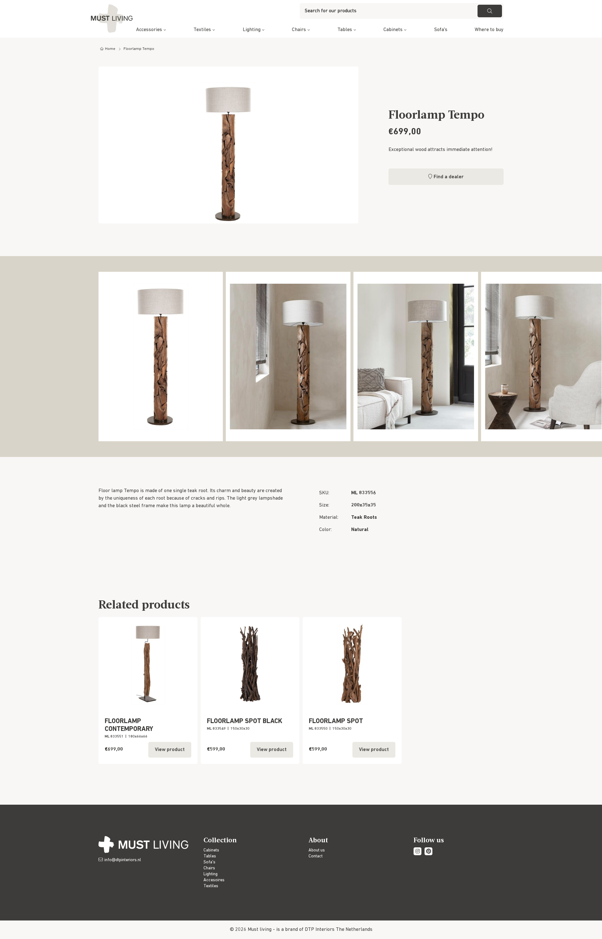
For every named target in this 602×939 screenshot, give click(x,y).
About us (317, 850)
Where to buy (489, 29)
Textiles (202, 29)
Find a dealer (449, 177)
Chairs (299, 29)
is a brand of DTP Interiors (305, 929)
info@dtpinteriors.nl (122, 860)
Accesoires (213, 880)
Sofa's (440, 29)
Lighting (252, 29)
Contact (316, 856)
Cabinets (393, 29)
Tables (344, 29)
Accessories (149, 29)
